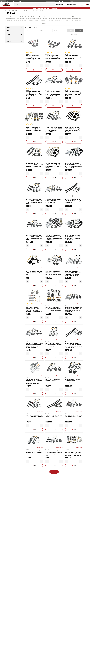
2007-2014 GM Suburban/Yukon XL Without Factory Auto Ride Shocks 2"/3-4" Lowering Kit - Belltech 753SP (73, 309)
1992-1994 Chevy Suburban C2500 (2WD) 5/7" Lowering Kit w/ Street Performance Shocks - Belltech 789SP (53, 237)
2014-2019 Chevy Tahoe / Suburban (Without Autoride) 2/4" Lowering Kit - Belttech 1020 (73, 94)
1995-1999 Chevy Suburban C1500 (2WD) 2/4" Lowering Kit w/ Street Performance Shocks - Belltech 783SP (73, 345)
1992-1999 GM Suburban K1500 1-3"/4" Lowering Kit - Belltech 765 (34, 273)
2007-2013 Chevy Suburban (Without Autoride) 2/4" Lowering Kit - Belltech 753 (52, 381)
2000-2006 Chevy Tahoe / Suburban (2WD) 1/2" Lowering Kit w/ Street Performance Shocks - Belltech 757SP (73, 273)
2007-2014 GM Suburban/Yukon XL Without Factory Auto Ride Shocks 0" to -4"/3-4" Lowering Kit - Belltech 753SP (34, 345)
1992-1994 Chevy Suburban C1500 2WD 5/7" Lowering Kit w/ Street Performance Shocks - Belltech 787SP (73, 237)
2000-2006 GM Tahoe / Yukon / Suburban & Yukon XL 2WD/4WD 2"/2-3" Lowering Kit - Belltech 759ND (53, 453)
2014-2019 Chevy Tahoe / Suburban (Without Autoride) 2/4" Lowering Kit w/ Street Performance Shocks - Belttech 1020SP (34, 58)
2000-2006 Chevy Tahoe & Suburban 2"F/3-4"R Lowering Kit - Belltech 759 (73, 57)
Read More (44, 23)
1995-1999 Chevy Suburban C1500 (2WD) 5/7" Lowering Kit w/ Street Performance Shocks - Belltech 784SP (73, 165)
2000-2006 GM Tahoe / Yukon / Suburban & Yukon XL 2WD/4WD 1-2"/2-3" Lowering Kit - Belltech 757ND (34, 201)
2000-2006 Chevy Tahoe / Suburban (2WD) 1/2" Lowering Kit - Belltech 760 (34, 452)
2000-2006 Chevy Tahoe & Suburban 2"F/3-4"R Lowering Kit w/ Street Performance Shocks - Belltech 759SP (53, 94)
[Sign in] (82, 5)
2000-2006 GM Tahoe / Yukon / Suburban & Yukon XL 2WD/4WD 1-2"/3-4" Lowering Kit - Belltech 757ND (53, 129)
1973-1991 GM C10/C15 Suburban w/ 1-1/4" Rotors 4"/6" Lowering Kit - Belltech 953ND (34, 165)
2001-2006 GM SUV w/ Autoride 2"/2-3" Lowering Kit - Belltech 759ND (73, 416)
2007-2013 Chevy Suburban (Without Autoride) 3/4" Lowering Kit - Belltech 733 (72, 381)
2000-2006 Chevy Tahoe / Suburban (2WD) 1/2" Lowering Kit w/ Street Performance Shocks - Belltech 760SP (34, 381)
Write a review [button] (40, 52)
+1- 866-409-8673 (50, 1)
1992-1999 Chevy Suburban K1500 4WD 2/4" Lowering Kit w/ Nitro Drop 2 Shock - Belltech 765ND (73, 129)
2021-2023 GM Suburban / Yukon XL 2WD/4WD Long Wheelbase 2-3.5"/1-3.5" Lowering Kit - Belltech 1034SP (34, 309)
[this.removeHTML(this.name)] (34, 43)
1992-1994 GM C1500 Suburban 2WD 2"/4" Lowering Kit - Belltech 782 (53, 416)
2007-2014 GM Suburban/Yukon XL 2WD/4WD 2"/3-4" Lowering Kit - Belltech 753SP (54, 201)
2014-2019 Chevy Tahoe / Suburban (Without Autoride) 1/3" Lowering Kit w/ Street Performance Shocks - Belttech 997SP (73, 453)
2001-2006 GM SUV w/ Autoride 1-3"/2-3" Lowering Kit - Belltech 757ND (34, 416)
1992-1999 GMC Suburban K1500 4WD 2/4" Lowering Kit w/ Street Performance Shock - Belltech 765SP (54, 165)
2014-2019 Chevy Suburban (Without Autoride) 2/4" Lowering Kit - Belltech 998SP (33, 129)
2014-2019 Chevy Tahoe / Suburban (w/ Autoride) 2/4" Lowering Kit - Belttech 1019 (52, 57)
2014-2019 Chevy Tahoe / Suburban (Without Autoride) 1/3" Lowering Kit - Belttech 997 (53, 309)
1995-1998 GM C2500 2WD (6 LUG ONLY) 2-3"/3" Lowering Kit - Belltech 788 (73, 201)
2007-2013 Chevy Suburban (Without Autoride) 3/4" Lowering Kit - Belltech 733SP (53, 273)
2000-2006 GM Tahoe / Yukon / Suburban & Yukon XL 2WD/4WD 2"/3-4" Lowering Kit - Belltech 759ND (34, 237)
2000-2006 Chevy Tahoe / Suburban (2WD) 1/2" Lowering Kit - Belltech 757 (53, 345)
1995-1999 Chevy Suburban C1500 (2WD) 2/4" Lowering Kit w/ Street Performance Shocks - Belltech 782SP (34, 94)
